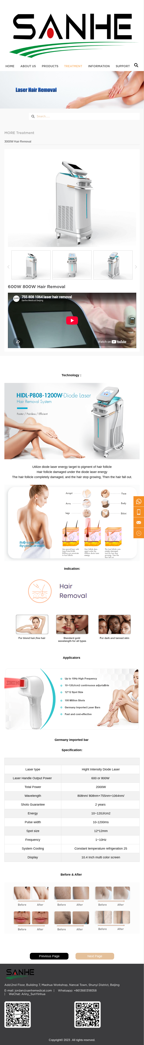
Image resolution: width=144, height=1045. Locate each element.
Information (99, 66)
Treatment (73, 66)
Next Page (94, 956)
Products (50, 66)
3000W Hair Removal (17, 141)
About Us (28, 66)
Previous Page (49, 956)
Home (9, 66)
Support (123, 66)
